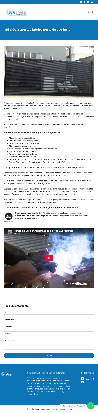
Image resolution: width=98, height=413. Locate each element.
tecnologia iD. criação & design (59, 409)
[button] (89, 12)
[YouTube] (91, 2)
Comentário (10, 341)
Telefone (9, 327)
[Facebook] (80, 2)
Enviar (49, 355)
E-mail (8, 334)
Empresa (9, 312)
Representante (10, 319)
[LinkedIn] (87, 2)
